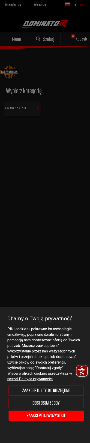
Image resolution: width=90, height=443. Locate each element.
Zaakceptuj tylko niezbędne (46, 391)
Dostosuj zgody (46, 403)
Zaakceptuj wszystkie (46, 416)
